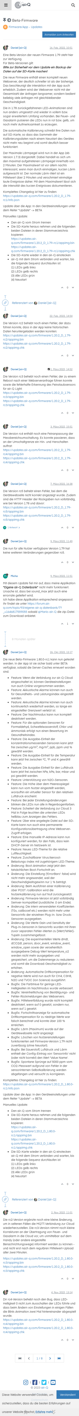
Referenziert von (22, 303)
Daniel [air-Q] (19, 47)
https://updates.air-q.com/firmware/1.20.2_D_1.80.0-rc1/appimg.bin (33, 1131)
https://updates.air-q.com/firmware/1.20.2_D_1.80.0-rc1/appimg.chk (33, 1143)
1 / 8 (39, 1358)
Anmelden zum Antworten (59, 34)
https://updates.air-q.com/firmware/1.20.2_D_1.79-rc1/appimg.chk (43, 249)
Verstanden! (68, 1395)
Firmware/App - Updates (25, 27)
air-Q (44, 1387)
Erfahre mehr (44, 1412)
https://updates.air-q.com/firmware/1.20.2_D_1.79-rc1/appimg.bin (42, 241)
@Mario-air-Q (47, 612)
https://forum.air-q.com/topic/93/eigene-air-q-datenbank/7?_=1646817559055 (32, 607)
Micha (14, 575)
